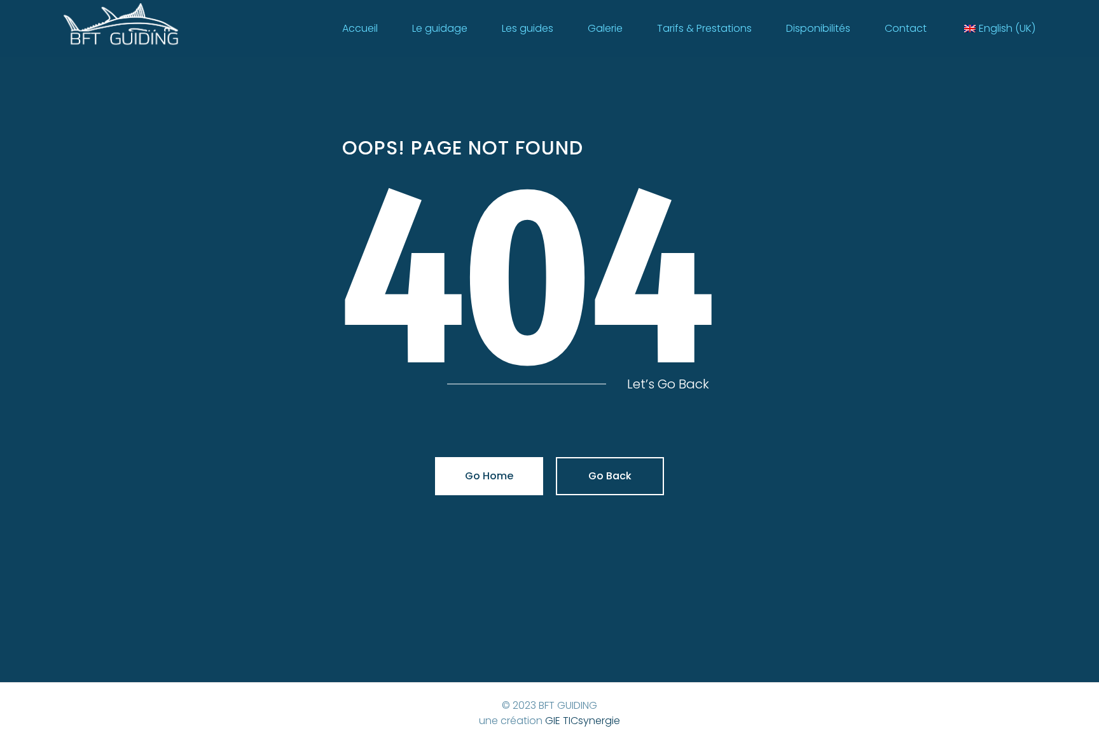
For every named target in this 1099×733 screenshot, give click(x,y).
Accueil (360, 28)
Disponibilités (818, 28)
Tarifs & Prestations (704, 28)
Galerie (605, 28)
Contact (906, 28)
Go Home (489, 476)
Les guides (527, 28)
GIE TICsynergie (582, 720)
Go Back (610, 476)
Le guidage (439, 28)
